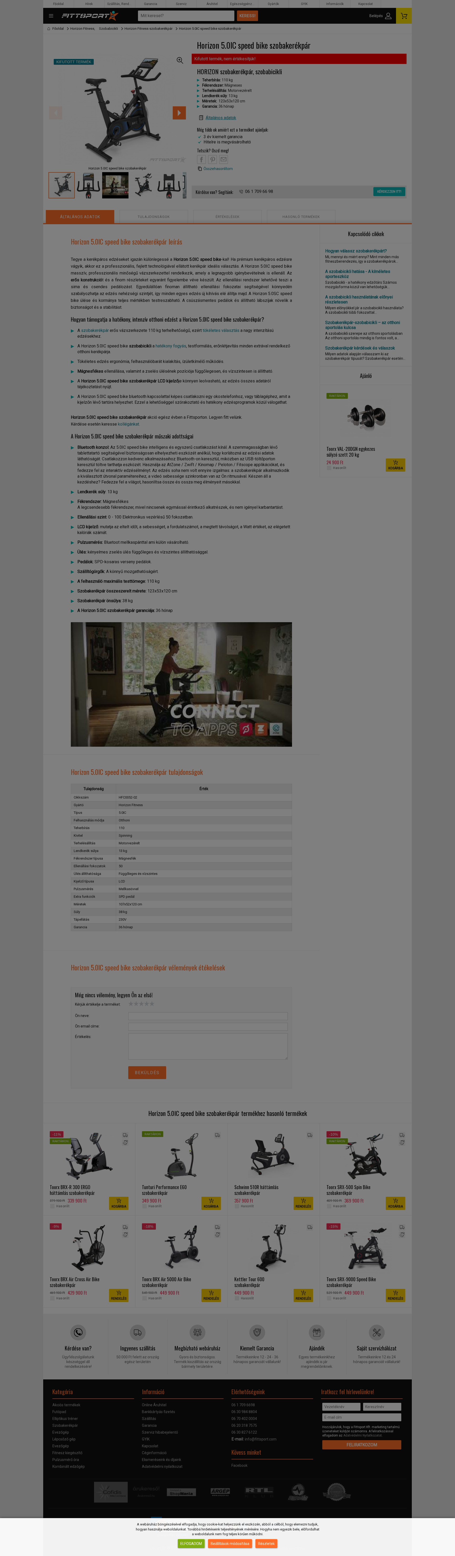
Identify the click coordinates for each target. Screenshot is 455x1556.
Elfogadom (191, 1544)
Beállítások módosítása (230, 1544)
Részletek (266, 1544)
